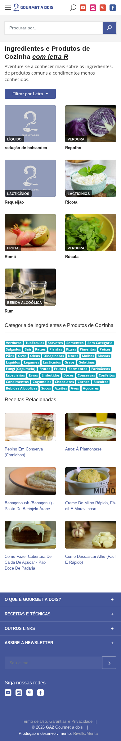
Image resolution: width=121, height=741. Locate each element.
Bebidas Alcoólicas (21, 388)
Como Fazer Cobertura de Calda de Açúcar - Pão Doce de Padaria (28, 562)
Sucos (46, 388)
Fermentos (78, 369)
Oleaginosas (53, 356)
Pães (10, 356)
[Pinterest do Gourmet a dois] (29, 694)
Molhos (88, 356)
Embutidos (51, 375)
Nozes (73, 356)
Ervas (33, 375)
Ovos (22, 356)
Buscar (73, 7)
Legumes (31, 362)
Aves (75, 388)
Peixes (105, 349)
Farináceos (100, 369)
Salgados (13, 349)
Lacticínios (52, 362)
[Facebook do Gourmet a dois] (40, 694)
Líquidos (13, 362)
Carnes (83, 382)
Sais (28, 349)
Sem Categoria (100, 343)
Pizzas (71, 349)
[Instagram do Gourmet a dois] (19, 694)
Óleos (35, 356)
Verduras (13, 343)
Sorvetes (55, 343)
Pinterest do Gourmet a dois (103, 7)
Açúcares (91, 388)
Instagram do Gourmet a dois (93, 7)
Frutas (44, 369)
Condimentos (17, 382)
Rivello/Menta (85, 733)
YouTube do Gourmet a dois (83, 7)
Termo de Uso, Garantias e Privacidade (57, 721)
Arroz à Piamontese (83, 449)
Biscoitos (100, 382)
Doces (68, 375)
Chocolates (64, 382)
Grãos (69, 362)
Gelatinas (86, 362)
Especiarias (15, 375)
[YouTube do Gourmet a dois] (8, 694)
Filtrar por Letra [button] (28, 93)
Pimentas (88, 349)
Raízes (40, 349)
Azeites (61, 388)
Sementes (74, 343)
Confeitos (107, 375)
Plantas (55, 349)
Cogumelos (42, 382)
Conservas (86, 375)
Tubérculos (34, 343)
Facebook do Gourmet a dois (113, 7)
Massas (104, 356)
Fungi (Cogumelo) (20, 369)
